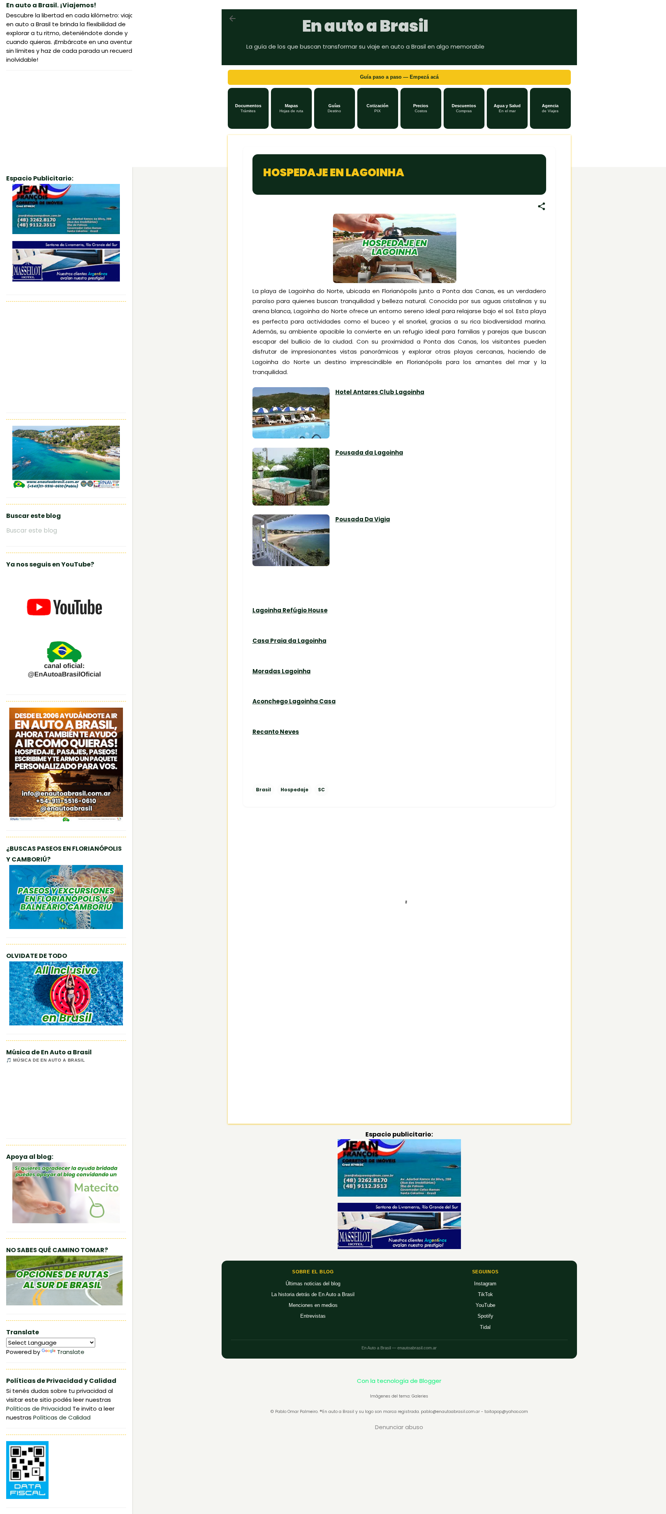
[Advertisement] (399, 1052)
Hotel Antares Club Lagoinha (379, 392)
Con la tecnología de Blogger (399, 1381)
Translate (70, 1352)
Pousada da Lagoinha (369, 452)
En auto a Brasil (365, 26)
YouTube (485, 1305)
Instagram (485, 1283)
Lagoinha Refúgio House (290, 610)
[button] (248, 108)
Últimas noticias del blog (313, 1283)
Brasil (263, 789)
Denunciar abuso (399, 1427)
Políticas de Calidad (62, 1417)
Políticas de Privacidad (38, 1408)
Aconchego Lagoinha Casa (294, 701)
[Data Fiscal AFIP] (27, 1497)
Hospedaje (294, 789)
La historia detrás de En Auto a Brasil (313, 1294)
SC (321, 789)
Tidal (485, 1327)
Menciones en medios (313, 1305)
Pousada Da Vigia (362, 519)
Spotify (485, 1316)
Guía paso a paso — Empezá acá (399, 77)
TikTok (485, 1294)
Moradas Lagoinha (281, 671)
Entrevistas (313, 1316)
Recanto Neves (275, 732)
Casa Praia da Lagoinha (289, 641)
